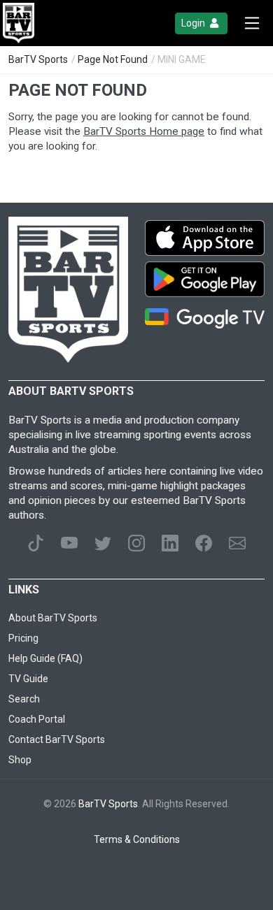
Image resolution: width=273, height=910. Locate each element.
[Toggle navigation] (252, 23)
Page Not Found (113, 59)
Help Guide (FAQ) (45, 658)
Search (24, 699)
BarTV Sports (38, 59)
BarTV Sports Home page (143, 131)
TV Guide (28, 678)
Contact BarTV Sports (56, 739)
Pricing (23, 638)
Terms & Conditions (137, 839)
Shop (19, 759)
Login (194, 23)
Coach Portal (36, 719)
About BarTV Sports (52, 617)
